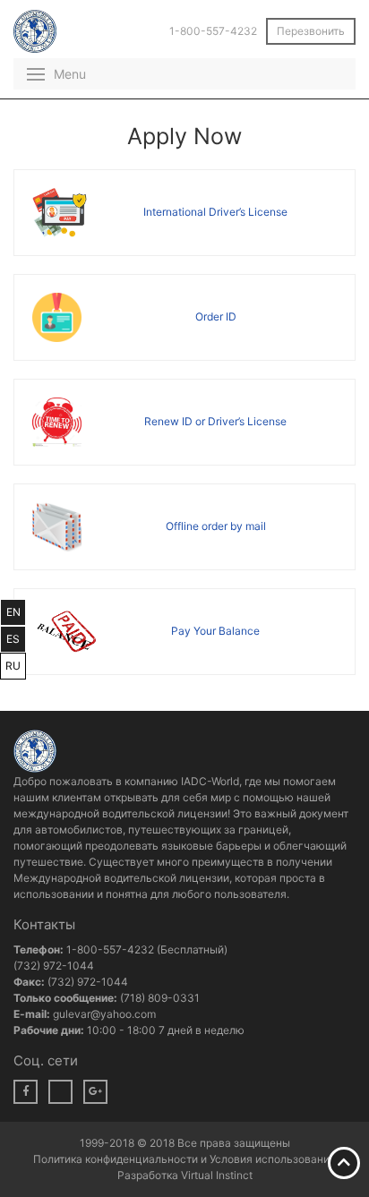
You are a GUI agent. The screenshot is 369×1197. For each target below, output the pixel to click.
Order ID (215, 316)
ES (13, 639)
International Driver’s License (215, 211)
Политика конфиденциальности (117, 1159)
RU (13, 665)
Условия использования (273, 1159)
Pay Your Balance (215, 630)
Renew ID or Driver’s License (215, 421)
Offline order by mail (216, 526)
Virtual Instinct (217, 1175)
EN (13, 612)
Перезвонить (311, 31)
